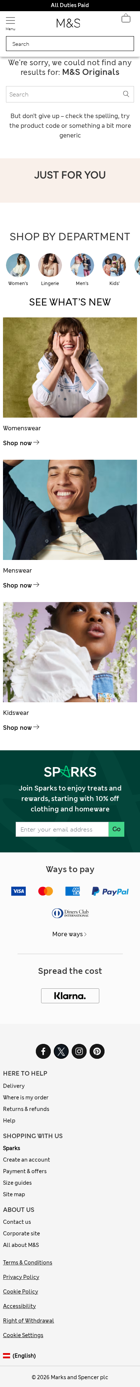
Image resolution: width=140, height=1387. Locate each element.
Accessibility (19, 1306)
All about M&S (21, 1245)
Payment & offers (25, 1171)
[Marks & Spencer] (68, 25)
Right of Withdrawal (28, 1320)
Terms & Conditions (27, 1262)
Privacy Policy (21, 1277)
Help (9, 1120)
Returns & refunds (26, 1109)
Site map (14, 1194)
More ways (67, 934)
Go (116, 829)
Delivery (14, 1086)
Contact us (17, 1222)
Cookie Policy (20, 1291)
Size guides (17, 1182)
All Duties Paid (70, 5)
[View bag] (126, 20)
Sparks (11, 1148)
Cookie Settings (23, 1335)
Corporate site (21, 1233)
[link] (8, 1356)
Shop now (17, 443)
